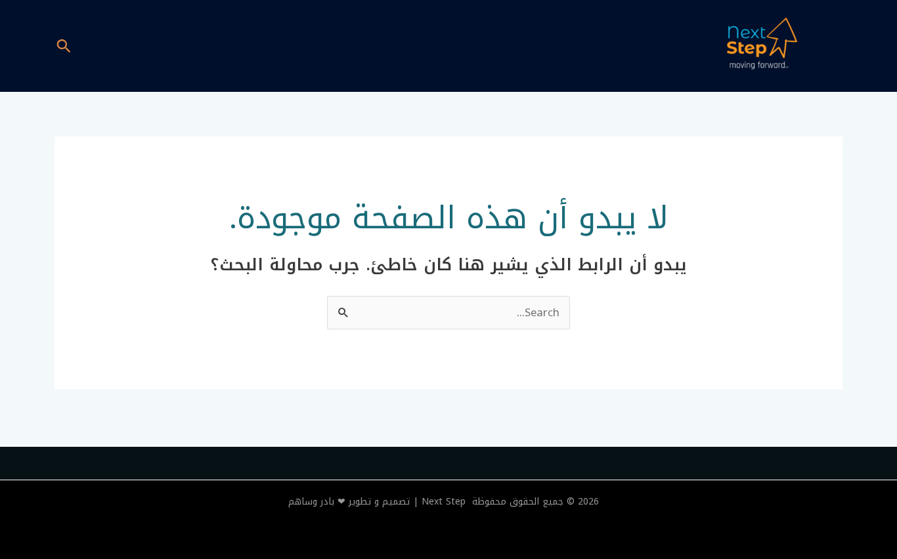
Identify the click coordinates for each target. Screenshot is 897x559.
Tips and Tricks (137, 46)
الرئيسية (362, 46)
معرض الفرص (231, 46)
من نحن (302, 46)
